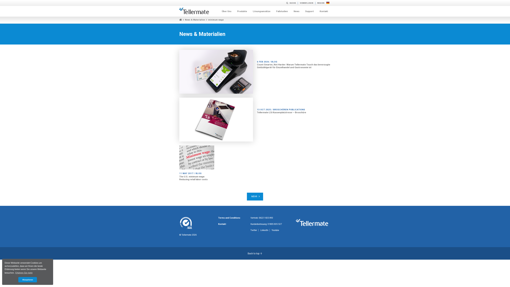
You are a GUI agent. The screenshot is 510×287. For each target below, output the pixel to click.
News (296, 11)
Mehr (254, 196)
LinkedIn (264, 230)
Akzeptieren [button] (27, 280)
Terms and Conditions (229, 218)
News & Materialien (195, 20)
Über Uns (226, 11)
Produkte (242, 11)
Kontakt (324, 11)
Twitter (253, 230)
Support (309, 11)
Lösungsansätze (261, 11)
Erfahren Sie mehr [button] (24, 273)
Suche (293, 3)
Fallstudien (282, 11)
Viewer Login (306, 3)
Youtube (275, 230)
